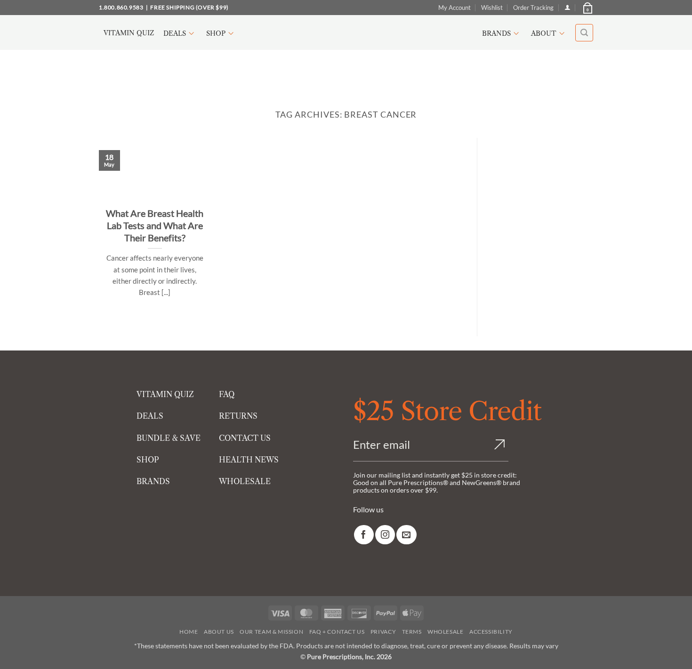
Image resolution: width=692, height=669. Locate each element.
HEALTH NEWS (249, 459)
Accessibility (491, 631)
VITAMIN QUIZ (165, 394)
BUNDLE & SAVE (169, 438)
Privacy (383, 631)
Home (188, 631)
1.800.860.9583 (121, 7)
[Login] (567, 7)
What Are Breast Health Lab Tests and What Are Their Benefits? (154, 225)
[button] (587, 7)
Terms (412, 631)
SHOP (148, 459)
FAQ (226, 394)
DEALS (150, 416)
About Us (219, 631)
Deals (174, 33)
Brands (496, 33)
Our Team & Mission (271, 631)
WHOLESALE (245, 481)
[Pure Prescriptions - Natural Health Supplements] (346, 32)
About (543, 33)
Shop (215, 33)
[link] (364, 534)
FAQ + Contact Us (337, 631)
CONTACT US (245, 438)
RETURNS (238, 416)
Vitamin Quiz (129, 33)
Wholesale (445, 631)
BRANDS (153, 481)
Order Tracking (533, 7)
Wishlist (492, 7)
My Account (454, 7)
